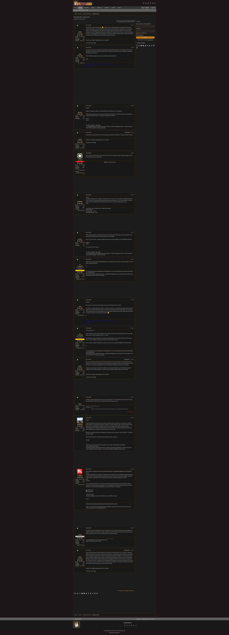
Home (75, 7)
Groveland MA (81, 170)
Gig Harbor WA (81, 484)
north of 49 (82, 40)
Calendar (107, 7)
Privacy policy (144, 619)
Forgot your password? (141, 33)
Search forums (82, 10)
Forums (80, 7)
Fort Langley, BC (81, 62)
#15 (133, 527)
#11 (133, 359)
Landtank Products (112, 162)
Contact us (138, 619)
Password (138, 28)
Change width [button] (78, 619)
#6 (133, 194)
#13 (133, 417)
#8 (133, 259)
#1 (133, 25)
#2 (133, 47)
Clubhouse (99, 7)
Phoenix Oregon (81, 210)
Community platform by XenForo (114, 630)
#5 (133, 153)
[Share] (131, 25)
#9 (133, 299)
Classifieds (86, 7)
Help (87, 10)
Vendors (113, 7)
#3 (133, 105)
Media (92, 7)
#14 (133, 469)
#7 (133, 232)
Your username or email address (143, 23)
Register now (150, 39)
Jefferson (82, 409)
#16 (133, 550)
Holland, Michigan (80, 545)
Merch (119, 7)
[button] (90, 7)
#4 (133, 132)
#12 (133, 397)
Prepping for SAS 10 (80, 279)
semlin (76, 19)
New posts (76, 10)
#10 (133, 328)
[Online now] (80, 264)
